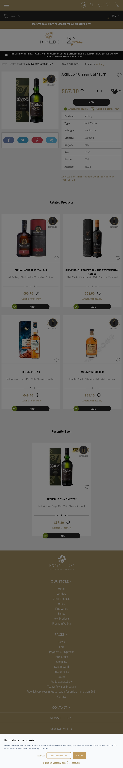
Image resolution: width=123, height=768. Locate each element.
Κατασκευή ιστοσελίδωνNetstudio (61, 762)
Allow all (79, 755)
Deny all (41, 755)
